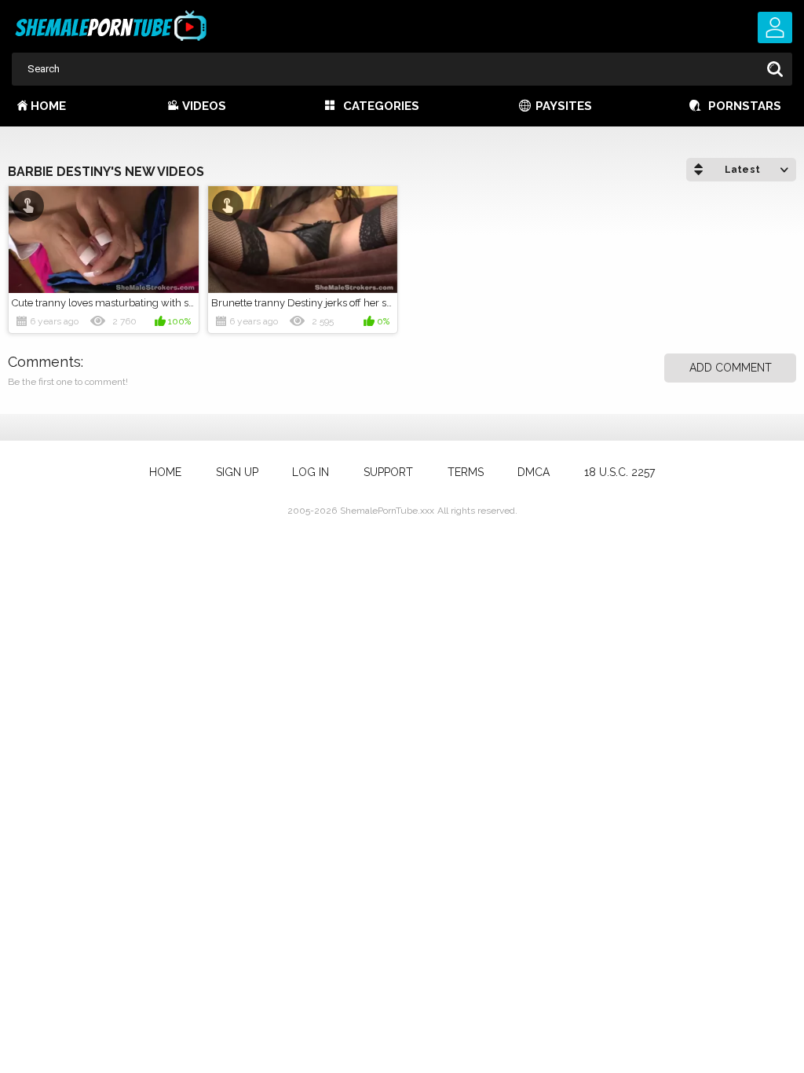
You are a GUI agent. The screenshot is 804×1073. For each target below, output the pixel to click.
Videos (204, 106)
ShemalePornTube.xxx (387, 510)
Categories (381, 106)
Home (48, 106)
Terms (466, 472)
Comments (44, 361)
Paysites (563, 106)
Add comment (730, 367)
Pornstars (744, 106)
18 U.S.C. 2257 (619, 472)
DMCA (533, 472)
